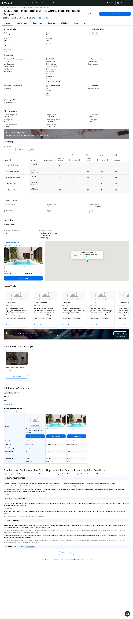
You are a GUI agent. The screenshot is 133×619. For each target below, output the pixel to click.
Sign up (123, 3)
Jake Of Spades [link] (40, 303)
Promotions (35, 3)
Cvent (3, 7)
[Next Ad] (40, 243)
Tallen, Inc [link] (66, 303)
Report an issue (46, 560)
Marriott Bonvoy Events (15, 367)
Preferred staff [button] (76, 318)
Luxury (63, 3)
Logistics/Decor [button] (22, 318)
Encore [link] (93, 303)
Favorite (92, 14)
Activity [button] (36, 318)
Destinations (46, 3)
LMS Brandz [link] (11, 303)
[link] (17, 295)
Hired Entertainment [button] (46, 318)
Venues (27, 3)
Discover (55, 3)
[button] (13, 148)
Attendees (7, 146)
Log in (129, 3)
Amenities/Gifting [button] (11, 318)
